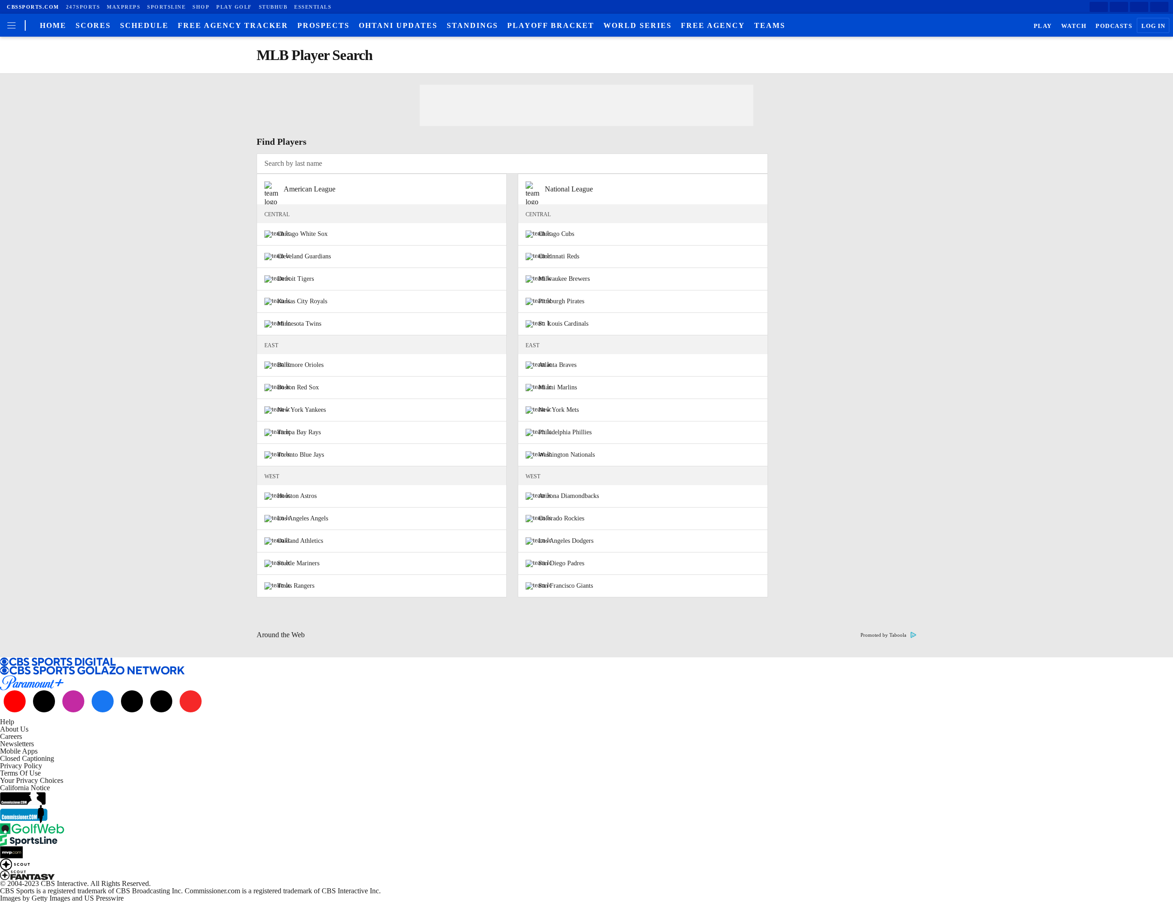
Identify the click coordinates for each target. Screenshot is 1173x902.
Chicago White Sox (302, 233)
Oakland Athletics (300, 540)
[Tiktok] (44, 701)
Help (7, 722)
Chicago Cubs (556, 233)
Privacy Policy (21, 766)
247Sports (83, 7)
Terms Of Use (20, 773)
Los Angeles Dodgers (565, 540)
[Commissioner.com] (586, 798)
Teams (769, 25)
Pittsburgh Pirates (561, 301)
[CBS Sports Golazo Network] (586, 670)
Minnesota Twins (299, 323)
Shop (200, 7)
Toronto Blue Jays (300, 454)
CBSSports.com (33, 7)
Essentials (312, 7)
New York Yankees (301, 409)
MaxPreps (123, 7)
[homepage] (24, 25)
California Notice (25, 788)
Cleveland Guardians (304, 256)
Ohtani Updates (398, 25)
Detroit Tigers (295, 278)
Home (53, 25)
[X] (1119, 7)
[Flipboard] (1159, 7)
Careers (11, 736)
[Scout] (586, 864)
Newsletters (17, 744)
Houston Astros (297, 495)
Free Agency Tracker (233, 25)
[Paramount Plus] (586, 682)
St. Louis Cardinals (563, 323)
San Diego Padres (561, 563)
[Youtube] (15, 701)
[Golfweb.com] (586, 828)
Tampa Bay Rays (299, 432)
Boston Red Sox (298, 387)
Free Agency (713, 25)
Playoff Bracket (550, 25)
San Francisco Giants (565, 585)
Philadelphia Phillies (565, 432)
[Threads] (161, 701)
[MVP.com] (586, 852)
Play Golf (234, 7)
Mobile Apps (19, 751)
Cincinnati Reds (558, 256)
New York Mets (558, 409)
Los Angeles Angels (302, 518)
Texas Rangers (295, 585)
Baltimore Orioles (300, 364)
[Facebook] (1099, 7)
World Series (637, 25)
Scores (93, 25)
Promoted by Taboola (883, 635)
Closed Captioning (27, 758)
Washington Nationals (566, 454)
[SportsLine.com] (586, 840)
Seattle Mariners (298, 563)
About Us (14, 729)
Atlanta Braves (557, 364)
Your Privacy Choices (31, 780)
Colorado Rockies (561, 518)
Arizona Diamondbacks (568, 495)
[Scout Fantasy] (586, 875)
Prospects (323, 25)
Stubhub (273, 7)
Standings (472, 25)
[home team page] (277, 234)
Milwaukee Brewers (564, 278)
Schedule (144, 25)
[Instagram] (1139, 7)
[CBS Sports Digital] (586, 661)
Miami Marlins (557, 387)
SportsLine (166, 7)
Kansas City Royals (302, 301)
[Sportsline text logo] (28, 838)
